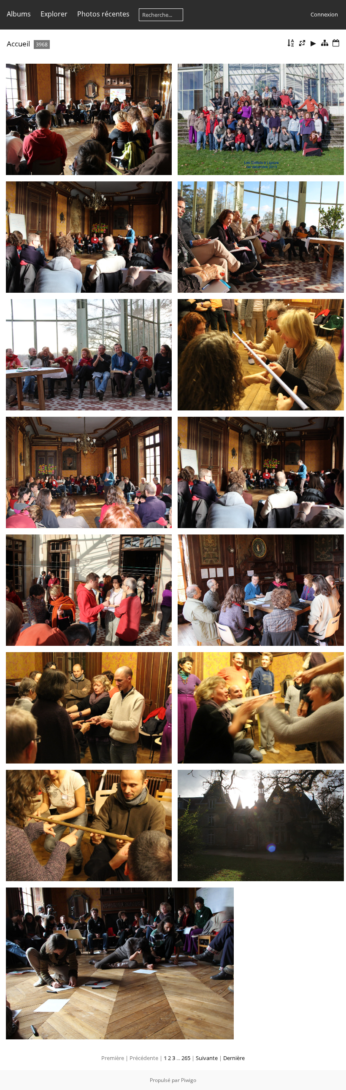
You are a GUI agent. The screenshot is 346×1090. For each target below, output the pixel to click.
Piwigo (188, 1080)
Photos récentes (103, 14)
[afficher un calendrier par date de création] (336, 43)
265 (185, 1058)
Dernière (234, 1058)
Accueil (18, 44)
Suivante (207, 1058)
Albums (19, 14)
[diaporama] (313, 43)
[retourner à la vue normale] (324, 43)
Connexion (324, 14)
